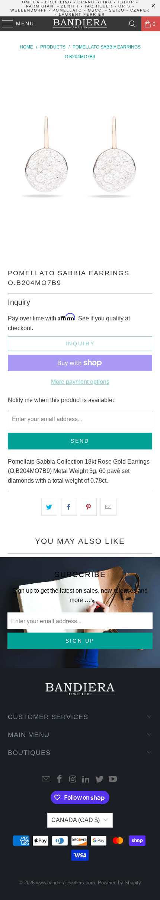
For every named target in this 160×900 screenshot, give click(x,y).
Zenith (70, 6)
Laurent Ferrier (82, 14)
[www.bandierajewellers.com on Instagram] (73, 780)
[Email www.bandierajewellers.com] (46, 780)
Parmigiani (40, 6)
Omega (30, 2)
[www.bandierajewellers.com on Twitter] (99, 780)
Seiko (117, 10)
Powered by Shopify (119, 882)
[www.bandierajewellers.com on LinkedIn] (86, 780)
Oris (124, 6)
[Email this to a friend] (108, 507)
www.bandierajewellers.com (65, 882)
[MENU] (4, 23)
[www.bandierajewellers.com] (80, 23)
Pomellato (67, 10)
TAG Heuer (98, 6)
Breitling (58, 2)
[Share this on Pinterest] (89, 507)
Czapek (140, 10)
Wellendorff (28, 10)
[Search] (132, 23)
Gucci (95, 10)
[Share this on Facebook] (69, 507)
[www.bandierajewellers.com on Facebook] (59, 780)
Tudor (126, 2)
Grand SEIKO (94, 2)
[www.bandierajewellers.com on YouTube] (112, 780)
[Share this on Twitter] (49, 507)
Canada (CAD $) (75, 820)
